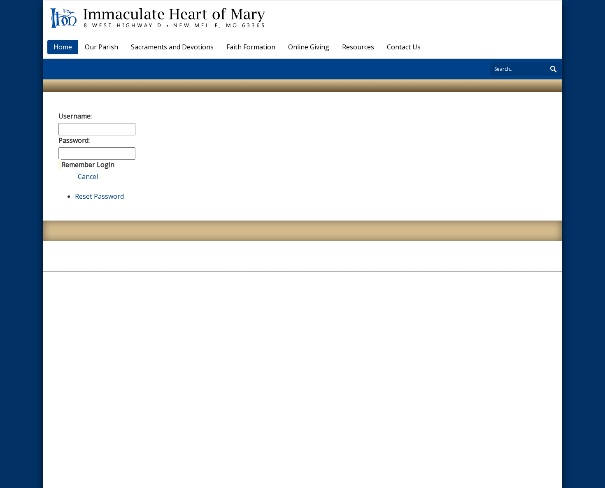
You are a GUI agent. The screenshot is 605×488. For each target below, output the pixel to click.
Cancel (88, 176)
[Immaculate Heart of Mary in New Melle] (160, 17)
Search (555, 68)
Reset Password (99, 196)
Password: (74, 140)
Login (67, 176)
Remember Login (87, 164)
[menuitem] (102, 47)
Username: (75, 116)
